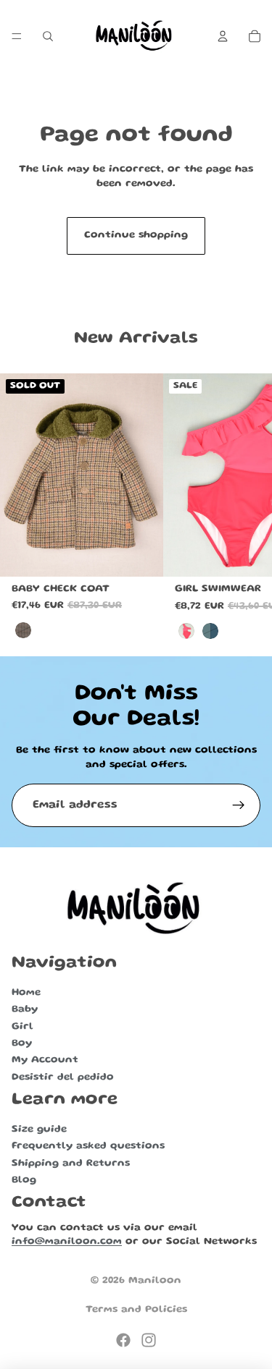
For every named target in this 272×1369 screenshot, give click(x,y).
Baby (25, 1009)
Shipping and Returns (71, 1163)
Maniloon (154, 1280)
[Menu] (16, 36)
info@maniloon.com (67, 1242)
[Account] (223, 36)
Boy (22, 1043)
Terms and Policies (136, 1309)
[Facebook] (123, 1340)
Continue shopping (136, 235)
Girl (22, 1026)
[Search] (48, 36)
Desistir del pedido (63, 1077)
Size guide (39, 1129)
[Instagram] (148, 1340)
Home (26, 992)
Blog (24, 1180)
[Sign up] (238, 805)
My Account (45, 1060)
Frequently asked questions (88, 1146)
